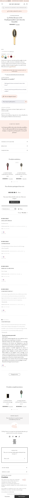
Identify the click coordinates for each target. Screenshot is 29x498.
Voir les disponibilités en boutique (15, 74)
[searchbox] (8, 209)
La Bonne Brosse (14, 15)
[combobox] (23, 212)
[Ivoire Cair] (2, 56)
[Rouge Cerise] (11, 57)
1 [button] (11, 409)
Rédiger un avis (15, 202)
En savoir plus (4, 302)
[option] (14, 71)
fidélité (11, 51)
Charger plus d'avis (14, 374)
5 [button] (17, 409)
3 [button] (14, 409)
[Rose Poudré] (8, 57)
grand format (12, 66)
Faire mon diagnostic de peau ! (10, 96)
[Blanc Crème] (14, 57)
